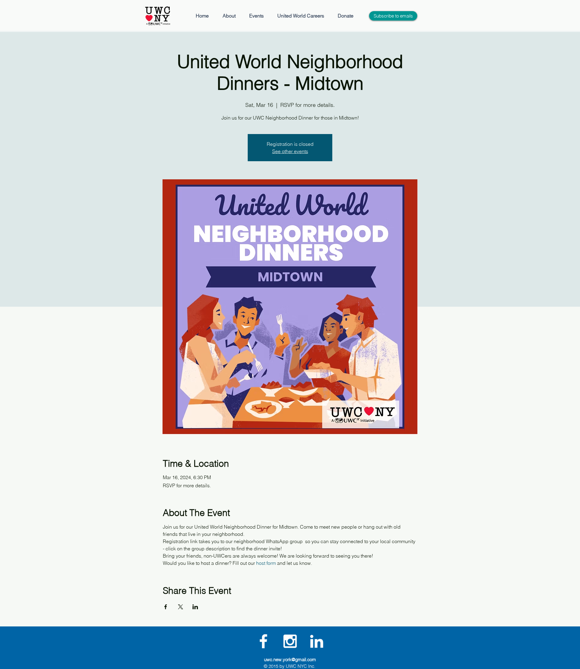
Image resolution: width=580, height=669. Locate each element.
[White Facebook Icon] (263, 641)
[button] (229, 16)
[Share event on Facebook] (166, 606)
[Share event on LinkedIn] (195, 606)
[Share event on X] (180, 606)
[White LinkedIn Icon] (316, 641)
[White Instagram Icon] (290, 641)
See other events (290, 151)
